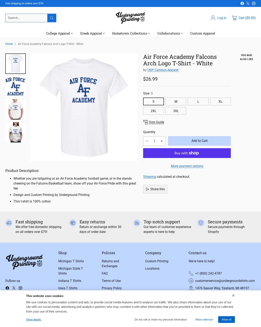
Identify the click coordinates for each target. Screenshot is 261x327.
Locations (152, 268)
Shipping (149, 177)
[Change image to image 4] (15, 132)
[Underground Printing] (130, 18)
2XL (153, 111)
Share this (157, 189)
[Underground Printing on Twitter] (248, 4)
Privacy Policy (112, 288)
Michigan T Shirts (71, 261)
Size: (148, 93)
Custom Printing (156, 261)
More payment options (187, 166)
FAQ (105, 273)
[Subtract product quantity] (147, 141)
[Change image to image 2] (15, 86)
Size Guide (156, 122)
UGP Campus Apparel (162, 70)
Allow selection (204, 319)
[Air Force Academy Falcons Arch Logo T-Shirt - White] (83, 107)
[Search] (51, 18)
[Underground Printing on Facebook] (242, 4)
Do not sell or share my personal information (161, 319)
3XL (176, 111)
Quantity (149, 132)
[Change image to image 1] (15, 63)
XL (220, 101)
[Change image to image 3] (15, 109)
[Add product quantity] (161, 141)
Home (9, 44)
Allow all (226, 319)
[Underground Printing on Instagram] (254, 4)
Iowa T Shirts (67, 288)
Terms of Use (111, 281)
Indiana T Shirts (69, 281)
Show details (33, 319)
